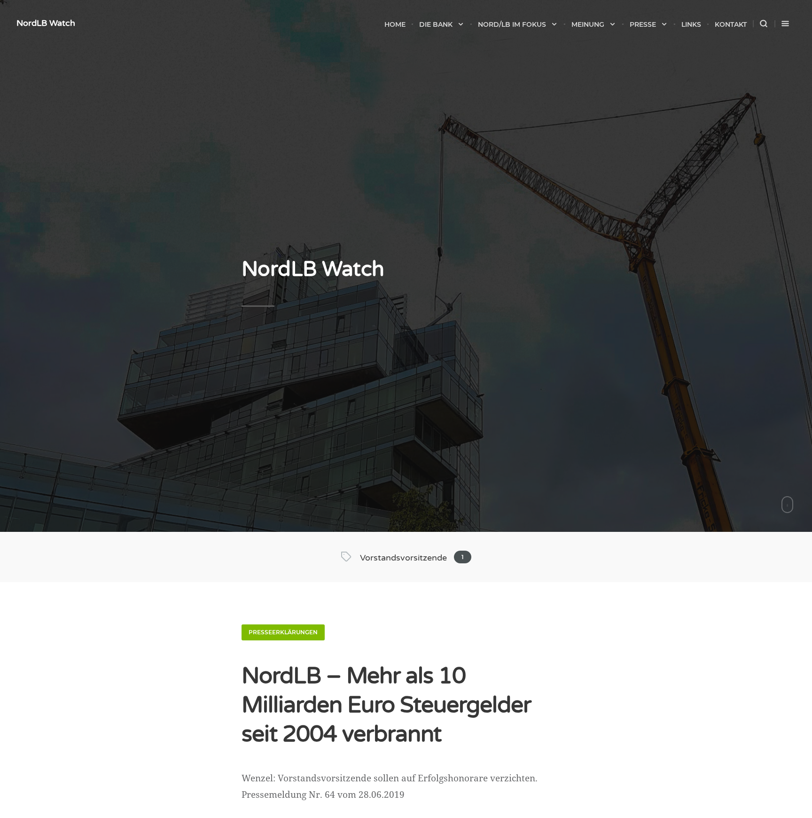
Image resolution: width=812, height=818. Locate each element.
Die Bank (436, 24)
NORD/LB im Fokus (512, 24)
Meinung (587, 24)
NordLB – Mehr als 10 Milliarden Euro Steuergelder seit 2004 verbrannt (386, 705)
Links (691, 24)
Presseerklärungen (283, 632)
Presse (643, 24)
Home (395, 24)
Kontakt (731, 24)
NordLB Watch (45, 23)
